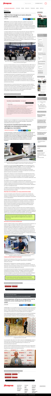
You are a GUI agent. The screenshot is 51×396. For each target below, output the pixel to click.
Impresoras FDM (41, 63)
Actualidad (18, 8)
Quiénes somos (26, 392)
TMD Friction (6, 21)
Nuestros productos (26, 390)
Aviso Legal (34, 385)
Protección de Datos (34, 387)
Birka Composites (19, 165)
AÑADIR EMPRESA (42, 386)
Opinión (22, 8)
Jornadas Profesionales (41, 152)
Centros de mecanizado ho (41, 46)
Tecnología (33, 8)
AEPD (23, 113)
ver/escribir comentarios (20, 289)
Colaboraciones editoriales (34, 392)
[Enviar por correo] (24, 19)
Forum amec (7, 307)
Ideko (31, 166)
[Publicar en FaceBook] (26, 19)
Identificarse (19, 385)
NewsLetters (19, 388)
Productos (27, 8)
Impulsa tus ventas (40, 154)
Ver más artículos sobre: (10, 294)
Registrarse (19, 386)
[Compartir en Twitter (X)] (29, 19)
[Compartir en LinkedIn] (31, 19)
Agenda (37, 8)
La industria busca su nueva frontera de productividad (17, 296)
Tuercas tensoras (42, 54)
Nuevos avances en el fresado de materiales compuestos (41, 115)
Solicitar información (8, 286)
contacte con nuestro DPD (20, 112)
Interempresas (28, 340)
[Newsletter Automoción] (42, 84)
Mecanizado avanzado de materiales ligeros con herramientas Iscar (42, 133)
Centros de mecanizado (40, 72)
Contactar (26, 385)
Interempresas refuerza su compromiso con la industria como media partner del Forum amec (41, 121)
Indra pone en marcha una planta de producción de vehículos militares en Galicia (42, 128)
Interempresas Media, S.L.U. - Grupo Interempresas (27, 394)
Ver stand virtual (15, 286)
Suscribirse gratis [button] (38, 3)
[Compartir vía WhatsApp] (34, 19)
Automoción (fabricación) (9, 8)
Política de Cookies (34, 390)
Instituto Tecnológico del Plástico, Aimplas (12, 166)
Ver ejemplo (23, 101)
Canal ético (25, 387)
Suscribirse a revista (19, 390)
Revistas (41, 8)
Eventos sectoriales (40, 157)
